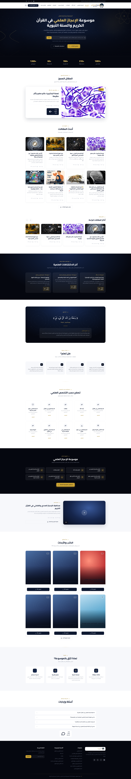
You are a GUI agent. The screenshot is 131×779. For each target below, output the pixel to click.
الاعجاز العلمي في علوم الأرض (76, 761)
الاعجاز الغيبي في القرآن (59, 758)
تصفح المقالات (74, 46)
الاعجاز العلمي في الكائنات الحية (76, 766)
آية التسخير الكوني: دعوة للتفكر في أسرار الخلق (77, 154)
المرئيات (54, 5)
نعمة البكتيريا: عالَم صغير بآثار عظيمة (46, 95)
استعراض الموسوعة (59, 46)
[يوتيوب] (34, 1)
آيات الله (73, 5)
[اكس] (29, 1)
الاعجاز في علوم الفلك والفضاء (76, 758)
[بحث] (25, 5)
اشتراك (28, 756)
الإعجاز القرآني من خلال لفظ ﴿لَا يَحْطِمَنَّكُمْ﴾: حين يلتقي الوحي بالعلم (96, 189)
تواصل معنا (43, 5)
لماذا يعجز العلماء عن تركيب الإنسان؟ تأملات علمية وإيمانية (94, 278)
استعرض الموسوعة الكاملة (66, 484)
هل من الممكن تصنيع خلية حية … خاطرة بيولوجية (35, 188)
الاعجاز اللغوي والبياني (78, 768)
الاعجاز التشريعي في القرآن (77, 763)
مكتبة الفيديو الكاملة (53, 521)
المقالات (68, 5)
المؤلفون (49, 5)
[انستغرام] (26, 1)
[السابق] (30, 220)
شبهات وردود (61, 5)
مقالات (62, 756)
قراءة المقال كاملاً (55, 111)
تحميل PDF (93, 589)
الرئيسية (87, 5)
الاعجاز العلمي (79, 751)
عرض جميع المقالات (66, 207)
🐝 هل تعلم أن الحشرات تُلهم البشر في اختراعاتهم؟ (77, 188)
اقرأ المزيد (102, 289)
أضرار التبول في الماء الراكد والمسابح (67, 277)
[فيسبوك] (31, 1)
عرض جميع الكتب (66, 638)
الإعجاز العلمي (80, 5)
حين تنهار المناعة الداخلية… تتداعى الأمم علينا (55, 154)
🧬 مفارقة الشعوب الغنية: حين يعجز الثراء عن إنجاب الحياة (56, 189)
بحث (49, 37)
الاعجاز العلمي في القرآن (58, 751)
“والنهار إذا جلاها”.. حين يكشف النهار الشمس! (40, 278)
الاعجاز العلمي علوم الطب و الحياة (75, 756)
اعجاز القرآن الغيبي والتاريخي (77, 753)
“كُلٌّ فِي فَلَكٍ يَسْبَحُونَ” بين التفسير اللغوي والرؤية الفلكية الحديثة (35, 155)
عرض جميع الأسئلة (68, 734)
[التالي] (27, 220)
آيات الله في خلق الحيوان (58, 763)
